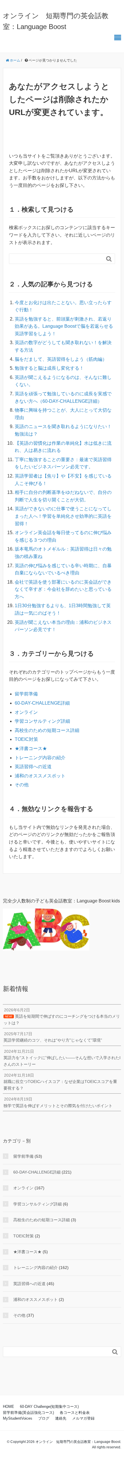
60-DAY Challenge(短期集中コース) (49, 1406)
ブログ (43, 1418)
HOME (8, 1406)
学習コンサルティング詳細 (42, 721)
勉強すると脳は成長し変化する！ (49, 368)
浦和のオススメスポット (40, 775)
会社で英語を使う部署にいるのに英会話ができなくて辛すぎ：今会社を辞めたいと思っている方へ (63, 589)
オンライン (26, 712)
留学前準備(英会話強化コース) (28, 1412)
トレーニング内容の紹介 (40, 757)
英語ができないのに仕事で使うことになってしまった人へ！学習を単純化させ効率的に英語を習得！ (63, 516)
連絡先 (60, 1418)
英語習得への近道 (33, 766)
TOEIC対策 (26, 739)
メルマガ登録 (83, 1418)
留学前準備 (26, 693)
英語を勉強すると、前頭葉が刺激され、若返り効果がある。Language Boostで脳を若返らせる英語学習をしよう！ (64, 326)
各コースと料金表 (75, 1412)
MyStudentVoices (17, 1418)
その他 (22, 784)
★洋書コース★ (31, 748)
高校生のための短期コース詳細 (47, 730)
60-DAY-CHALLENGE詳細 (42, 703)
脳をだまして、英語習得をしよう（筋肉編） (61, 359)
